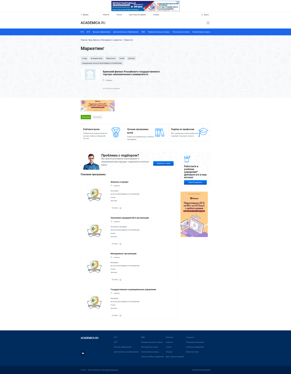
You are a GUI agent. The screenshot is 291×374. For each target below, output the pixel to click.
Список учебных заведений (152, 357)
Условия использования (201, 370)
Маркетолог (110, 58)
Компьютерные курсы (201, 32)
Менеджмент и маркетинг (112, 40)
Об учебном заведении (111, 88)
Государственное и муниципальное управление (133, 289)
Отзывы (156, 15)
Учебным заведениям (195, 347)
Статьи (119, 15)
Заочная (131, 58)
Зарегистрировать (195, 182)
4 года (84, 58)
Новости (106, 15)
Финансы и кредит (119, 182)
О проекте (190, 337)
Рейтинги (169, 337)
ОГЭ (88, 32)
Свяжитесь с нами (163, 163)
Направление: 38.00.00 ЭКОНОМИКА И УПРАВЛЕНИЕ (102, 63)
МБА (143, 32)
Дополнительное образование (125, 32)
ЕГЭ (82, 32)
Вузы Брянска (94, 40)
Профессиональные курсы (159, 32)
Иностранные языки (181, 32)
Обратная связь (192, 352)
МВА (143, 337)
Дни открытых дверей (137, 15)
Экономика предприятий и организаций (130, 218)
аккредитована (96, 58)
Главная (84, 40)
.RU (93, 23)
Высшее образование (101, 32)
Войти (206, 15)
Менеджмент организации (123, 253)
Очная (121, 58)
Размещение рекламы (195, 342)
